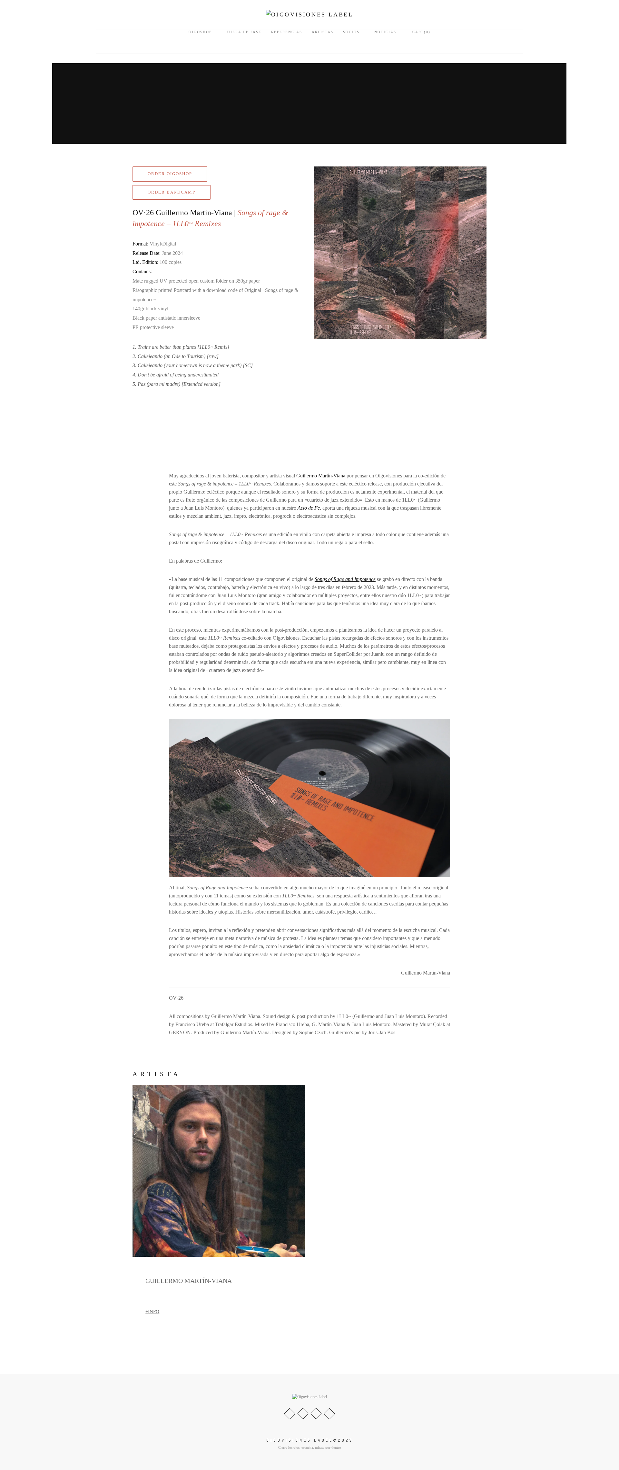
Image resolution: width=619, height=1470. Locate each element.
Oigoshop (200, 32)
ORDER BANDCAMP (171, 192)
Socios (351, 32)
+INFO (152, 1311)
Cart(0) (420, 32)
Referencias (286, 32)
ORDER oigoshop (170, 173)
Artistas (322, 32)
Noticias (385, 32)
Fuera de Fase (244, 32)
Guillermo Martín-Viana (320, 475)
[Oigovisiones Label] (309, 14)
